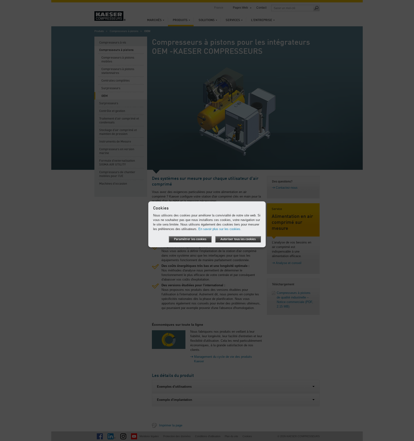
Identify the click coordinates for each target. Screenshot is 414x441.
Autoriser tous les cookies (238, 239)
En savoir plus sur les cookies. (219, 229)
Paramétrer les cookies (190, 239)
